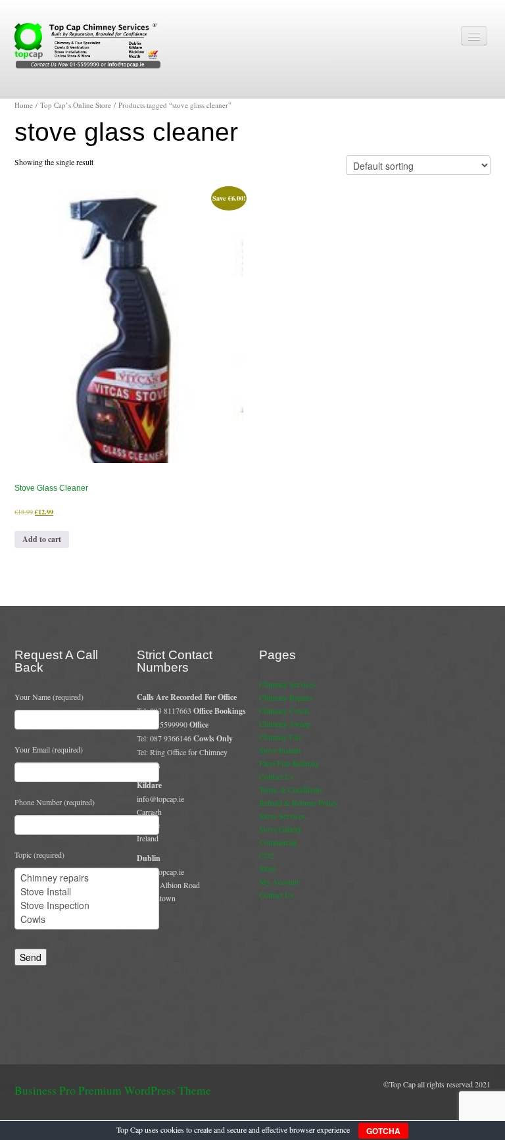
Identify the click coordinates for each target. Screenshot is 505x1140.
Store (267, 868)
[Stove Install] (87, 892)
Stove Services (282, 815)
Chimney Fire (280, 736)
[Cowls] (87, 919)
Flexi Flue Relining (289, 763)
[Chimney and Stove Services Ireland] (89, 44)
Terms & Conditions (290, 789)
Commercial (278, 842)
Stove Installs (280, 750)
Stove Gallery (280, 829)
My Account (279, 881)
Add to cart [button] (41, 539)
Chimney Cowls (284, 710)
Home (23, 105)
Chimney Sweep (284, 723)
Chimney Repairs (286, 697)
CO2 (266, 855)
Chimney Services (287, 684)
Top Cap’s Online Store (75, 105)
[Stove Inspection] (87, 905)
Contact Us (276, 776)
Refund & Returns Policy (298, 802)
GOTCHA (383, 1131)
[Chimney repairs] (87, 878)
